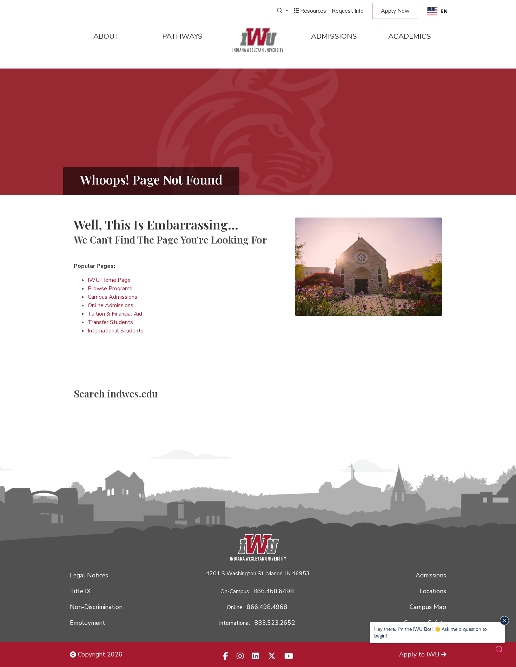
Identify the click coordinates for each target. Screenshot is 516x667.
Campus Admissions (112, 297)
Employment (87, 623)
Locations (432, 591)
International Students (116, 331)
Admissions (334, 36)
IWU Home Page (109, 280)
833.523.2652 (274, 623)
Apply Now (395, 11)
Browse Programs (110, 288)
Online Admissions (110, 305)
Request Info (348, 11)
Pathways (182, 36)
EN (444, 11)
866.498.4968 (267, 607)
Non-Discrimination (96, 607)
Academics (409, 36)
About (106, 36)
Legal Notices (89, 575)
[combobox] (437, 11)
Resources (312, 11)
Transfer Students (110, 322)
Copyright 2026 (99, 654)
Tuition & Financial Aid (115, 314)
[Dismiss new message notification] (504, 620)
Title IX (80, 591)
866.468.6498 (273, 591)
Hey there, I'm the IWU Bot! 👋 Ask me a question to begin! (430, 632)
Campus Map (428, 607)
